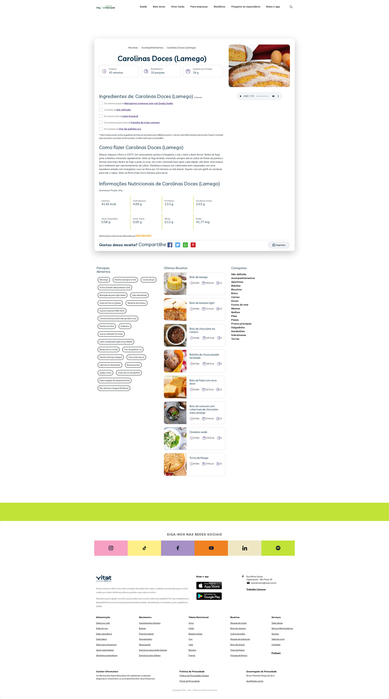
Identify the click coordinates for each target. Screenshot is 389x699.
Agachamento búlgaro (149, 623)
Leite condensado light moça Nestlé (116, 341)
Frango (192, 655)
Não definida (238, 274)
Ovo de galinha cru (130, 128)
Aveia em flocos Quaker (110, 303)
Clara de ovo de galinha (129, 372)
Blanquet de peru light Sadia (113, 295)
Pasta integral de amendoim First (115, 380)
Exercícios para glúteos (149, 655)
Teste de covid (278, 639)
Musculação (145, 644)
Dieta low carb (103, 623)
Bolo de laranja (237, 644)
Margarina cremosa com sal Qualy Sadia (148, 103)
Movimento (145, 617)
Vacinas (275, 633)
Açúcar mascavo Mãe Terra (112, 310)
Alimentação (103, 617)
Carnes (235, 297)
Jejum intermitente (105, 650)
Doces (234, 300)
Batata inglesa (195, 633)
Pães (234, 316)
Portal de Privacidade (190, 681)
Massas (235, 308)
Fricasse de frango (238, 655)
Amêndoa (124, 326)
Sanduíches (238, 331)
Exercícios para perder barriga (153, 650)
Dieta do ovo (102, 628)
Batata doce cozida (109, 349)
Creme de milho (237, 633)
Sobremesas (238, 335)
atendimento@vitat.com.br (263, 583)
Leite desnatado (139, 295)
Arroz (191, 623)
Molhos (235, 312)
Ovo (191, 639)
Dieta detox (101, 639)
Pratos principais (241, 323)
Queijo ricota (105, 372)
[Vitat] (106, 7)
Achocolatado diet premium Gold (115, 287)
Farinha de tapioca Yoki (125, 279)
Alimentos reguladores (106, 655)
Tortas (235, 338)
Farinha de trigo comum (145, 122)
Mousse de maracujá (240, 639)
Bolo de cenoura (238, 628)
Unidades (276, 644)
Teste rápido (277, 623)
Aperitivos (237, 281)
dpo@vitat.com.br (254, 681)
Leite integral (130, 116)
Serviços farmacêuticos (282, 628)
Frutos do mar (239, 304)
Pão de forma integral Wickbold (114, 388)
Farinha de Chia (107, 326)
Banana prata (133, 365)
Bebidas (236, 285)
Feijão (191, 628)
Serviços (276, 617)
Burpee (142, 628)
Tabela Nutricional (199, 617)
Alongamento (145, 639)
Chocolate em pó (136, 357)
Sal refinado (123, 109)
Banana (192, 650)
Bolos (234, 293)
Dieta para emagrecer (106, 644)
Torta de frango (237, 650)
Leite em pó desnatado (110, 365)
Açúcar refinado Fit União (111, 334)
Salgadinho (238, 327)
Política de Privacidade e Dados (194, 675)
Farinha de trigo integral (111, 357)
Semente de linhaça (136, 303)
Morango (104, 279)
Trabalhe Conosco (256, 589)
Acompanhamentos (152, 47)
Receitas (133, 47)
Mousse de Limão (238, 623)
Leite (191, 644)
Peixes (235, 319)
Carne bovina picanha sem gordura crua (118, 318)
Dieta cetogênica (104, 633)
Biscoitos (236, 289)
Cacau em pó (149, 279)
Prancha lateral (146, 633)
